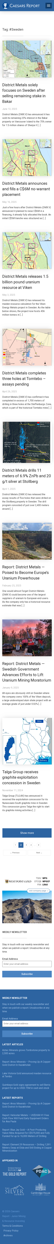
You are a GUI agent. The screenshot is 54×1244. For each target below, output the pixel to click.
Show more (27, 832)
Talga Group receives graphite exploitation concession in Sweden (21, 777)
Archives (8, 1235)
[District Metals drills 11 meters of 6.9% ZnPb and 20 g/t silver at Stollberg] (27, 442)
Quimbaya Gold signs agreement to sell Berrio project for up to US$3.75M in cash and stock (26, 1086)
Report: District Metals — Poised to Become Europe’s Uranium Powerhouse (25, 572)
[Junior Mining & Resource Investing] (21, 5)
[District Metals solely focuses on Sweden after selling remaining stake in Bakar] (27, 58)
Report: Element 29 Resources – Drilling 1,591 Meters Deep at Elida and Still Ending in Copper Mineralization (27, 1147)
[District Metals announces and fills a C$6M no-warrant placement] (27, 157)
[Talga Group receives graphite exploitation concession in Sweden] (27, 741)
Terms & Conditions (12, 1225)
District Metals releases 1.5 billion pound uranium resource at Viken (25, 282)
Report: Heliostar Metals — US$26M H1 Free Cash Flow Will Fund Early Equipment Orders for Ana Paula (25, 1118)
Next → (39, 853)
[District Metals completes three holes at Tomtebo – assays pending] (27, 347)
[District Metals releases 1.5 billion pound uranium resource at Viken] (27, 250)
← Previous (15, 853)
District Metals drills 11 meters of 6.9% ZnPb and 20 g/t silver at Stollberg (26, 476)
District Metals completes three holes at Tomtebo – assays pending (24, 378)
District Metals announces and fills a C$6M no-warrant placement (26, 189)
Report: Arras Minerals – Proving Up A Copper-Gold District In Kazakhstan (26, 1063)
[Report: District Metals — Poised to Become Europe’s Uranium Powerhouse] (27, 541)
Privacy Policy (10, 1230)
